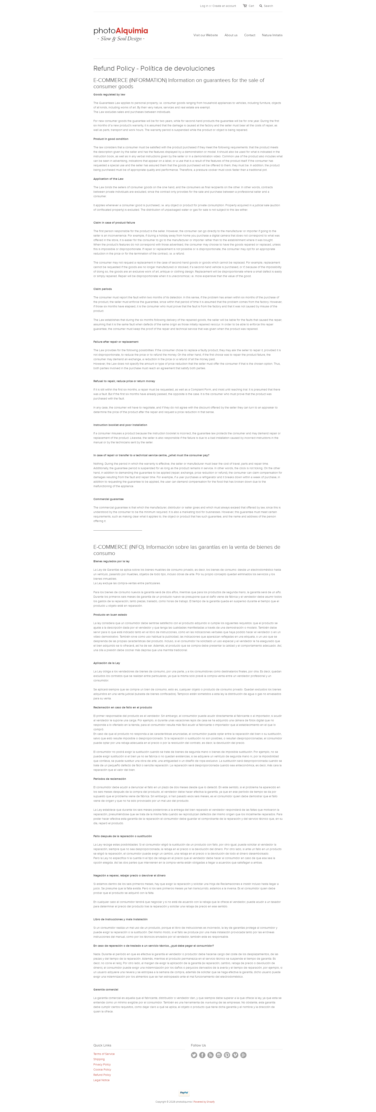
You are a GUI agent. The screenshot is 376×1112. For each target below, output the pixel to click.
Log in (204, 6)
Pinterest (227, 1055)
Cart (251, 6)
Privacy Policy (102, 1064)
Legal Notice (101, 1080)
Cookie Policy (102, 1069)
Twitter (194, 1055)
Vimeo (235, 1055)
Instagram (219, 1055)
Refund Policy (102, 1075)
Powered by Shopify (204, 1101)
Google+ (243, 1055)
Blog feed (210, 1055)
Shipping (99, 1059)
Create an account (224, 6)
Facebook (202, 1055)
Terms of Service (104, 1054)
